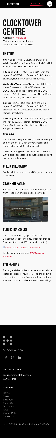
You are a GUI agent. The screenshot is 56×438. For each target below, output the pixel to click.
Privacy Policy (10, 413)
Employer (8, 399)
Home (6, 393)
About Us (8, 403)
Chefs (6, 396)
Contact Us (9, 416)
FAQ (5, 409)
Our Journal (9, 406)
